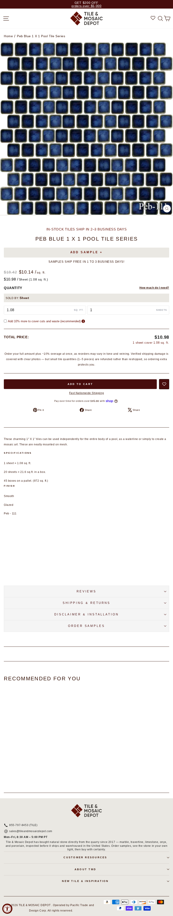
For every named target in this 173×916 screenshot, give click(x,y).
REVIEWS (86, 591)
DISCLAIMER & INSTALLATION (86, 614)
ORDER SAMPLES (86, 626)
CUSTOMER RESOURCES (85, 857)
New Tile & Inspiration (85, 881)
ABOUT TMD (85, 869)
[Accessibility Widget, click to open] (7, 909)
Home (8, 36)
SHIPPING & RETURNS (86, 603)
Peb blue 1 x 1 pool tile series (41, 36)
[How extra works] (83, 321)
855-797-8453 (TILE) (23, 825)
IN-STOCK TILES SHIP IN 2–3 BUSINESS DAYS (86, 229)
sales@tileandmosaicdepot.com (30, 831)
